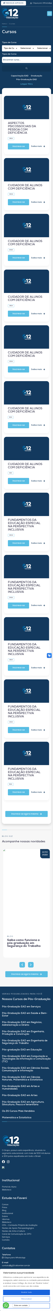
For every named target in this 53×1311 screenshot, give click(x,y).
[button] (26, 814)
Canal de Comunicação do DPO (16, 1234)
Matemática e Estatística (16, 1118)
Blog (10, 936)
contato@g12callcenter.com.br (16, 1266)
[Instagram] (8, 1162)
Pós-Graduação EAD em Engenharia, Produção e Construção (23, 1032)
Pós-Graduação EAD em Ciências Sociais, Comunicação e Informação (25, 1069)
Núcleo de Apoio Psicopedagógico (18, 1228)
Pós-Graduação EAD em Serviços (21, 1007)
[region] (26, 1290)
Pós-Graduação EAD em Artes (19, 1095)
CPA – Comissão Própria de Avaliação (19, 1225)
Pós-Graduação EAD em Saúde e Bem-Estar (24, 1014)
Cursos (5, 1205)
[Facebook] (3, 1162)
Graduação (36, 76)
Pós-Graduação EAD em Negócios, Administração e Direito (22, 1023)
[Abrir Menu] (49, 13)
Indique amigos (14, 3)
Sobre (5, 1216)
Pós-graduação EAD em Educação (22, 1050)
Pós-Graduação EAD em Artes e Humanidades (21, 1087)
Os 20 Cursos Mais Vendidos (18, 1111)
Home (4, 24)
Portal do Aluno (9, 1187)
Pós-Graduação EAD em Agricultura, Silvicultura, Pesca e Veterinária (23, 1103)
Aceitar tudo (26, 1292)
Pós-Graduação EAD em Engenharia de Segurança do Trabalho (24, 1042)
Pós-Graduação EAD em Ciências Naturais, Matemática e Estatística (22, 1078)
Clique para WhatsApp (42, 3)
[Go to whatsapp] (6, 1305)
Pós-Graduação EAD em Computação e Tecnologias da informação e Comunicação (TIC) (26, 1059)
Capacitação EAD (19, 76)
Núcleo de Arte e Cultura (13, 1231)
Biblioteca (6, 1190)
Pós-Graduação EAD (26, 80)
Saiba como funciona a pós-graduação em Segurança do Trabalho (24, 943)
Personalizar (26, 1299)
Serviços (6, 1237)
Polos (4, 1208)
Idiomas (5, 1219)
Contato (6, 1240)
